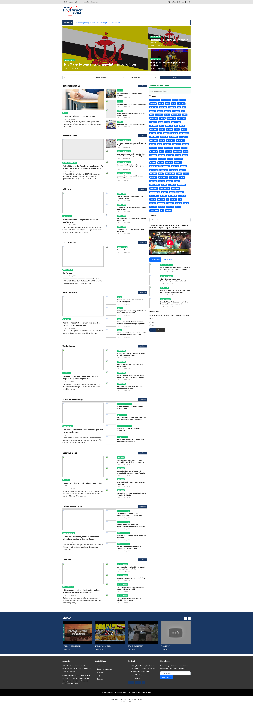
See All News (142, 86)
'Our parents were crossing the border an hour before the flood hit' (131, 312)
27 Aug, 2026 (160, 68)
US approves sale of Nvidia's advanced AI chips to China (131, 407)
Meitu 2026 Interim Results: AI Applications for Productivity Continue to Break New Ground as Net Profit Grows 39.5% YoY (83, 168)
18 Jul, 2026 (126, 602)
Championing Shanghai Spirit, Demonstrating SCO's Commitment (129, 514)
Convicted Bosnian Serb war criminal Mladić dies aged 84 (130, 301)
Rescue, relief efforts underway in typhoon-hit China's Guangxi (129, 547)
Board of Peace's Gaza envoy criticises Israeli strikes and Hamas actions (82, 324)
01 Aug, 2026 (127, 580)
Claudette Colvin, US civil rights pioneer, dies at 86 (82, 484)
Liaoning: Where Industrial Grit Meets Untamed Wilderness (130, 177)
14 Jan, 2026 (126, 411)
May (65, 171)
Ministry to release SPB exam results (78, 116)
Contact (181, 2)
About (174, 2)
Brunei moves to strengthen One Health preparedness (131, 114)
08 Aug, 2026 (127, 571)
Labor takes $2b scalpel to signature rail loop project (131, 208)
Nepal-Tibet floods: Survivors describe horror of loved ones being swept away (131, 323)
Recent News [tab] (155, 260)
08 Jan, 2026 (126, 444)
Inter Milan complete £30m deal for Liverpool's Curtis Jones (129, 387)
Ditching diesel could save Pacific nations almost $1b (131, 219)
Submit (153, 330)
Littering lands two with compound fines (131, 104)
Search (175, 77)
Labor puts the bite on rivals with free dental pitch (130, 230)
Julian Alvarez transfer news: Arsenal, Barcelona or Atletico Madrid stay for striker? (130, 377)
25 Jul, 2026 (126, 591)
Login (189, 2)
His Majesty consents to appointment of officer (100, 64)
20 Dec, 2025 (126, 464)
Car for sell (67, 273)
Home (99, 666)
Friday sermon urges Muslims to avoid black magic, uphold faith (130, 588)
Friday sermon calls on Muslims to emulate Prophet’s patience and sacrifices (81, 591)
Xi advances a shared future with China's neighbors (131, 536)
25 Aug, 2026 (126, 147)
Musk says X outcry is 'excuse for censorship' (128, 429)
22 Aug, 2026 (127, 233)
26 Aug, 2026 (127, 368)
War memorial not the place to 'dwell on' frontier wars (80, 220)
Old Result (160, 330)
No (153, 325)
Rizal (66, 68)
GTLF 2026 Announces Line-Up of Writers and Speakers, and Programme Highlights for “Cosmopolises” (132, 156)
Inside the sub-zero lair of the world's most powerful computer (130, 440)
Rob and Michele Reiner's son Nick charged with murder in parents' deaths (131, 472)
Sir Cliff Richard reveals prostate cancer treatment (131, 483)
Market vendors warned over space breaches (129, 94)
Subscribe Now (166, 677)
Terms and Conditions (104, 669)
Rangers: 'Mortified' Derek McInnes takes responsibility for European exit (99, 23)
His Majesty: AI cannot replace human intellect (167, 63)
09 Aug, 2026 (126, 158)
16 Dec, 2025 (126, 486)
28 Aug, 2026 (74, 68)
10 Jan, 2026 (126, 422)
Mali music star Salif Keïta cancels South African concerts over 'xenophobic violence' (131, 334)
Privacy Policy (101, 672)
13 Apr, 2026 (72, 435)
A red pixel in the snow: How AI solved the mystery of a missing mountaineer (131, 418)
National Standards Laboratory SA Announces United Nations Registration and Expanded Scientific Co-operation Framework (131, 168)
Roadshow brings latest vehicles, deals (131, 124)
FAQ (169, 2)
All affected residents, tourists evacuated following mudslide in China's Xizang (80, 537)
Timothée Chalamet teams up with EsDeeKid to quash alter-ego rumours (130, 461)
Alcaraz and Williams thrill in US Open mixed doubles (130, 365)
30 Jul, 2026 (126, 180)
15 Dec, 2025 (126, 497)
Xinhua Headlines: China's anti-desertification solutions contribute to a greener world (131, 526)
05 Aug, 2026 (126, 169)
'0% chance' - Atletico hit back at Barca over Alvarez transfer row (131, 354)
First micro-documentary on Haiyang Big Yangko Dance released (131, 144)
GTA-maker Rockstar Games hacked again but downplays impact (82, 430)
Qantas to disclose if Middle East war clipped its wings (130, 197)
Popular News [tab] (167, 260)
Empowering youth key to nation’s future (131, 578)
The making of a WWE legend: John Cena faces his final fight (131, 494)
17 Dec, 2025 (126, 475)
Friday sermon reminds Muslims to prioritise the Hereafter (129, 599)
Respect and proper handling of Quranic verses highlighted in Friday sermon (131, 568)
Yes (153, 322)
